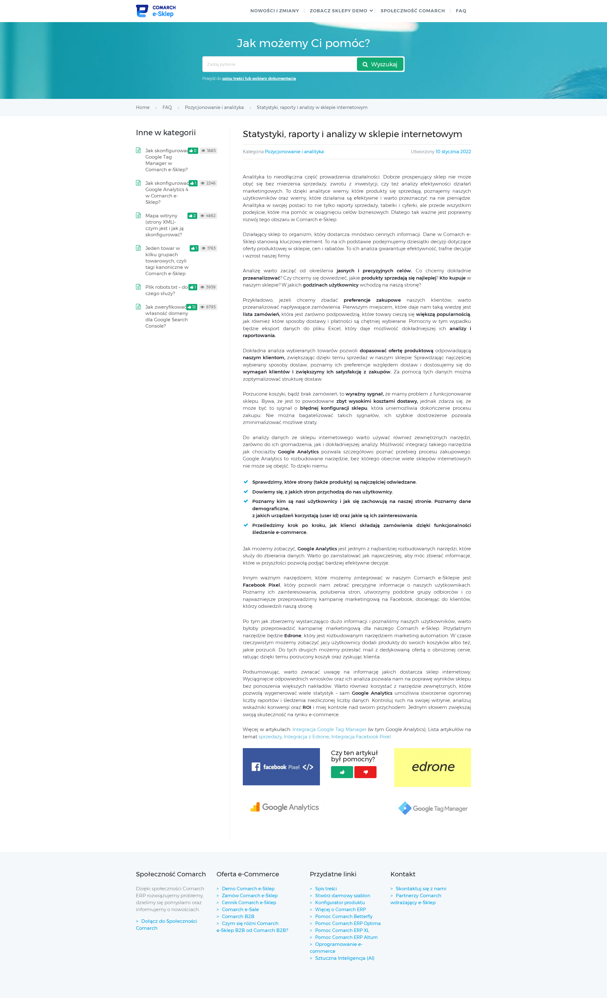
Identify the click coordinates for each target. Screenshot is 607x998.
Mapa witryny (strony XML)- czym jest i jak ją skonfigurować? (164, 225)
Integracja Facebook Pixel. (361, 737)
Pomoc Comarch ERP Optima (348, 923)
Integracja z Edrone (306, 737)
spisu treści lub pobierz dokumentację (259, 78)
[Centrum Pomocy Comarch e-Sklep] (155, 11)
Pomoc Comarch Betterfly (343, 916)
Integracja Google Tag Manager (329, 729)
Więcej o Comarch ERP (340, 909)
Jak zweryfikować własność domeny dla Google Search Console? (166, 316)
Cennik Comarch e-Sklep (249, 902)
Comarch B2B (238, 916)
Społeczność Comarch (413, 11)
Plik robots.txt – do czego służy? (166, 290)
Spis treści (326, 889)
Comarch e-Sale (240, 909)
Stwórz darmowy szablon (342, 895)
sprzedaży (270, 737)
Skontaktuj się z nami (421, 889)
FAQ (461, 11)
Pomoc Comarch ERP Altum (346, 937)
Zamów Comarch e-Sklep (250, 895)
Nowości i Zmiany (274, 11)
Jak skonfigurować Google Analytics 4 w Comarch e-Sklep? (167, 192)
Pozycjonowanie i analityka (294, 151)
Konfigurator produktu (340, 902)
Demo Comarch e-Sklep (248, 889)
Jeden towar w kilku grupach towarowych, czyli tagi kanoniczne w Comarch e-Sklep (166, 260)
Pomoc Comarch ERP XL (342, 930)
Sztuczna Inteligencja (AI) (345, 958)
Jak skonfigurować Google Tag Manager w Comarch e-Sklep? (167, 160)
